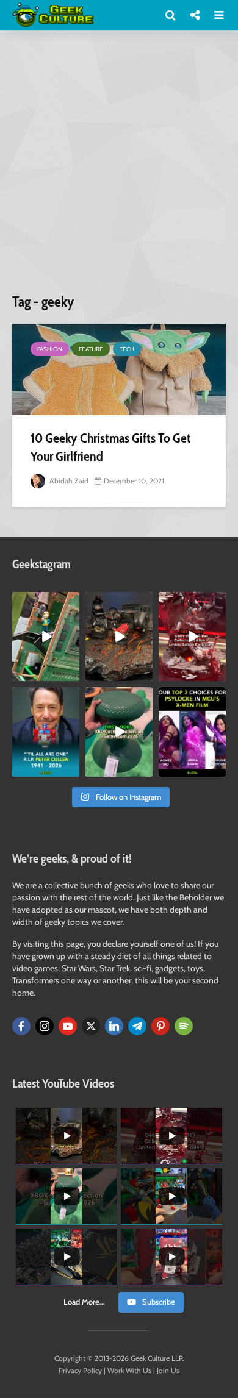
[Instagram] (44, 1026)
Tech (127, 349)
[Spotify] (184, 1026)
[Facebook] (21, 1026)
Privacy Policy (80, 1370)
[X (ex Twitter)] (91, 1026)
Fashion (49, 349)
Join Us (168, 1370)
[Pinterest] (160, 1026)
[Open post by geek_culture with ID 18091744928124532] (119, 731)
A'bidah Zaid (68, 480)
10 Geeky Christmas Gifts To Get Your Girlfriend (111, 447)
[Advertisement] (119, 166)
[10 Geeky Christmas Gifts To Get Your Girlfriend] (119, 369)
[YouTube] (68, 1026)
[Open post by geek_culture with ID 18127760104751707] (45, 731)
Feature (91, 349)
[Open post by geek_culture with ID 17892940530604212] (45, 636)
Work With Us (129, 1370)
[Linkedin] (114, 1026)
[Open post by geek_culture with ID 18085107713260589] (192, 636)
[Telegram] (137, 1026)
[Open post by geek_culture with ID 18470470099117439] (119, 636)
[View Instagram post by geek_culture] (72, 674)
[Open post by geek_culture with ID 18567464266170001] (192, 731)
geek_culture (45, 601)
